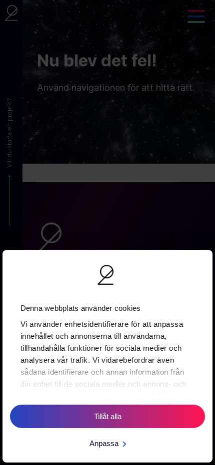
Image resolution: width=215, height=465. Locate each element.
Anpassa (104, 443)
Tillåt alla (108, 416)
